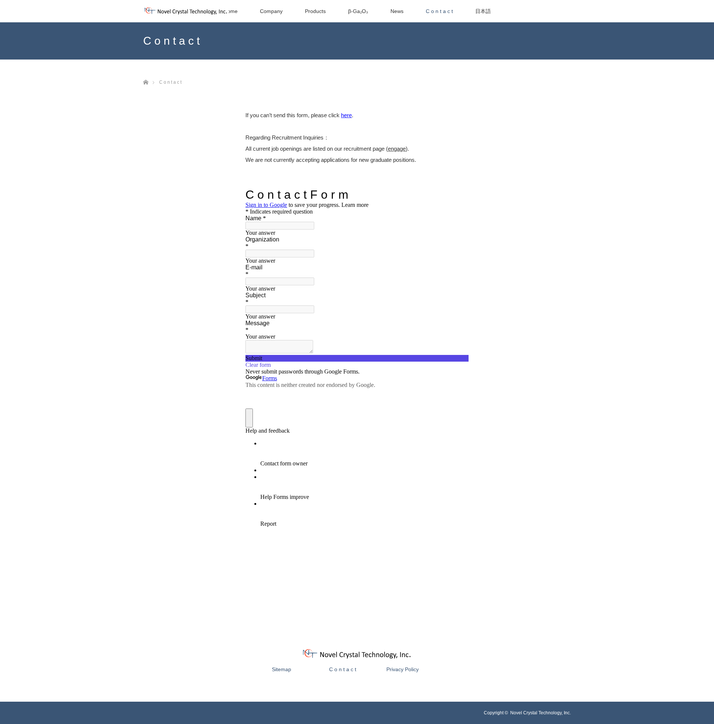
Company (271, 11)
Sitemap (281, 669)
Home (230, 11)
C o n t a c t (439, 11)
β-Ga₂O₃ (358, 11)
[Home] (145, 73)
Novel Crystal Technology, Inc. (540, 712)
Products (315, 11)
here (346, 115)
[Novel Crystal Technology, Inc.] (357, 658)
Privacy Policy (402, 669)
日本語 (483, 11)
